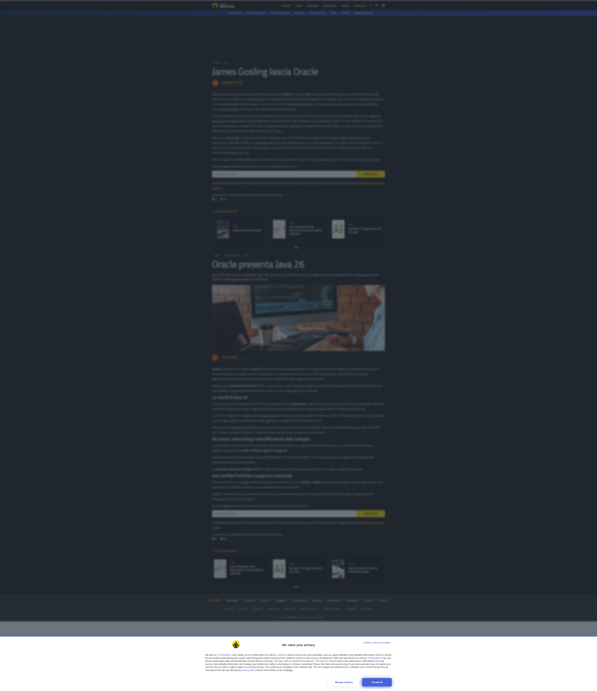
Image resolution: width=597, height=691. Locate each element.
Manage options (344, 682)
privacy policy (249, 670)
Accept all (377, 682)
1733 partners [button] (224, 655)
